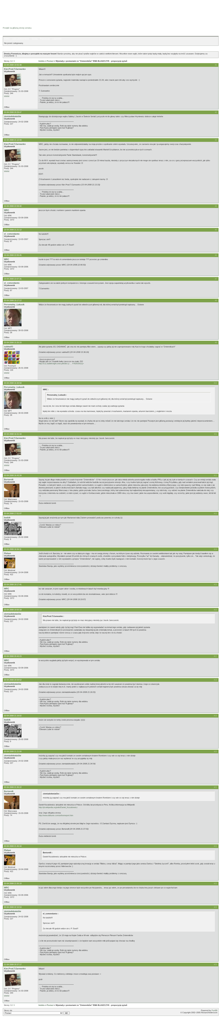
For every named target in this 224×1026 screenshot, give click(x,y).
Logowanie (56, 39)
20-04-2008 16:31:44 (13, 434)
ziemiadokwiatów (12, 116)
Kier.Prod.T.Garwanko (15, 69)
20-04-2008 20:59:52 (13, 680)
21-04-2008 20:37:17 (13, 964)
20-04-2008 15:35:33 (13, 342)
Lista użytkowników (20, 39)
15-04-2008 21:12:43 (13, 140)
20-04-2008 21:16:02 (13, 716)
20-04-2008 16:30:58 (13, 383)
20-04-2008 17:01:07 (13, 513)
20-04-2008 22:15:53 (13, 907)
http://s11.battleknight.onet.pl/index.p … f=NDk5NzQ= (61, 363)
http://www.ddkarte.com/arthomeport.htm (56, 815)
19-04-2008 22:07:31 (13, 279)
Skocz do (8, 1010)
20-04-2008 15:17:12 (13, 300)
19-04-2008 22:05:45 (13, 255)
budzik (7, 517)
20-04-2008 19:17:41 (13, 584)
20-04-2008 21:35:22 (13, 787)
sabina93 (8, 346)
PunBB (214, 1010)
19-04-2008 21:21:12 (13, 230)
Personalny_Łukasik (14, 304)
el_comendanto (11, 234)
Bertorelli (8, 479)
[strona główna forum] (16, 25)
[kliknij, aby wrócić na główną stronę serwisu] (30, 10)
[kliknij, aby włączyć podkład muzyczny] (11, 1021)
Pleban (7, 553)
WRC (6, 210)
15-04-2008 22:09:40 (13, 206)
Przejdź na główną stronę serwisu (17, 28)
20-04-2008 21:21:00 (13, 751)
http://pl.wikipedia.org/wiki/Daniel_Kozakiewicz (58, 807)
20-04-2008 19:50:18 (13, 610)
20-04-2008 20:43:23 (13, 656)
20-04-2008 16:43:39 (13, 475)
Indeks (7, 39)
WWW (6, 96)
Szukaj (34, 39)
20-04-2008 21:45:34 (13, 846)
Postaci (50, 61)
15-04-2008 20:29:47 (13, 112)
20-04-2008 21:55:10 (13, 883)
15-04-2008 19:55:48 (13, 65)
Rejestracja (45, 39)
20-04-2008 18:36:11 (12, 549)
